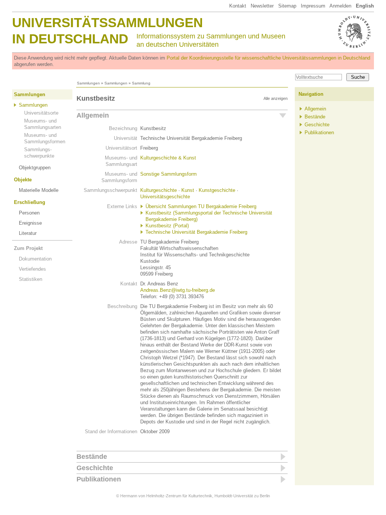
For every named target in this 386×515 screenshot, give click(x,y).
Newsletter (262, 6)
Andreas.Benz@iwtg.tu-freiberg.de (177, 290)
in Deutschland (70, 38)
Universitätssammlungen (107, 22)
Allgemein (93, 115)
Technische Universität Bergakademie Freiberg (196, 232)
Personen (29, 213)
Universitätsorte (41, 113)
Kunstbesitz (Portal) (167, 225)
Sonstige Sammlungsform (168, 174)
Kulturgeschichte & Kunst (168, 158)
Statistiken (30, 279)
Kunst (187, 190)
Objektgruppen (35, 167)
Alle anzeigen (275, 98)
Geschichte (95, 468)
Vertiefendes (32, 269)
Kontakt (237, 6)
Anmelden (340, 6)
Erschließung (29, 202)
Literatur (28, 233)
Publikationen (99, 479)
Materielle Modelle (38, 190)
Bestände (92, 456)
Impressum (313, 6)
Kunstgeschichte (217, 190)
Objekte (23, 179)
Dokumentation (35, 259)
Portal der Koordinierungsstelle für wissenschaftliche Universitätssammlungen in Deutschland (268, 58)
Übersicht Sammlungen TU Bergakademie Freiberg (201, 206)
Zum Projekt (28, 248)
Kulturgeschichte (158, 190)
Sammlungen (88, 83)
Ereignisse (30, 223)
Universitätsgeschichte (165, 196)
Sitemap (287, 6)
